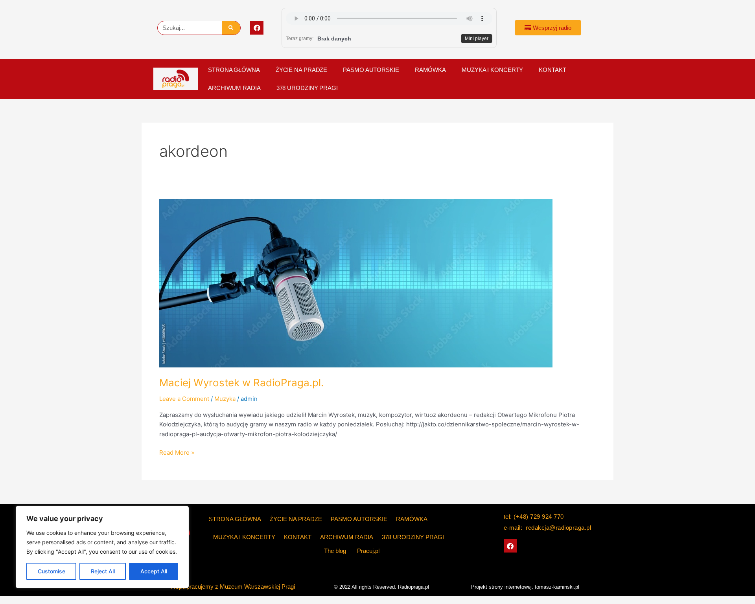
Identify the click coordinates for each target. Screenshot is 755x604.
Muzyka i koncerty (492, 69)
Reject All (103, 571)
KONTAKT (552, 69)
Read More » (176, 452)
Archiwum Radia (234, 87)
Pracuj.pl (368, 550)
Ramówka (430, 69)
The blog (336, 550)
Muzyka (225, 398)
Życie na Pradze (302, 69)
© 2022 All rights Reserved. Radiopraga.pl (381, 587)
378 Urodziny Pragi (307, 87)
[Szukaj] (231, 28)
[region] (102, 547)
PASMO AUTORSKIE (371, 69)
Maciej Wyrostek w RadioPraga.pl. (241, 382)
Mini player (476, 38)
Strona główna (234, 69)
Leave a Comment (184, 398)
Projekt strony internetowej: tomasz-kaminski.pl (525, 587)
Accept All (153, 571)
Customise (51, 571)
